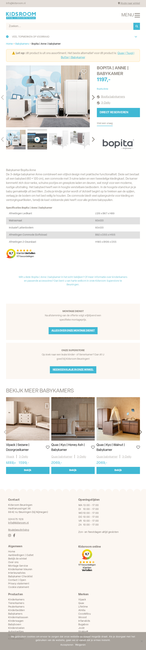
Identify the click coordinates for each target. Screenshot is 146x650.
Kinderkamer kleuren (20, 569)
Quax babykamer (61, 456)
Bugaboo (83, 624)
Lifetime (83, 607)
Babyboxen (14, 624)
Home (11, 551)
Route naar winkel (130, 3)
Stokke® (83, 631)
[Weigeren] (141, 641)
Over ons (13, 562)
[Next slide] (93, 97)
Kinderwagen (16, 621)
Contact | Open (17, 580)
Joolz (81, 628)
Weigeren (80, 644)
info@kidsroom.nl (16, 3)
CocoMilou (84, 614)
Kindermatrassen (18, 617)
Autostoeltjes (16, 631)
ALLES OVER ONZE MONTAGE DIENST (73, 330)
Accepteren (66, 644)
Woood (82, 617)
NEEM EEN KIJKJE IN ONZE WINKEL (73, 369)
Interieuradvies (16, 573)
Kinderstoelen (16, 628)
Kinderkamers (16, 599)
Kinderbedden (16, 610)
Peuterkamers (16, 607)
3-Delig (23, 456)
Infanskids (84, 621)
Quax (81, 603)
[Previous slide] (2, 97)
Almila (81, 610)
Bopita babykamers (113, 96)
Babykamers (15, 614)
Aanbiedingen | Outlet (20, 555)
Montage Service (18, 566)
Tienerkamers (16, 603)
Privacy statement (18, 583)
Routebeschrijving (18, 530)
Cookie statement (18, 587)
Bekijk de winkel (17, 559)
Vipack (10, 456)
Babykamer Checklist (20, 576)
